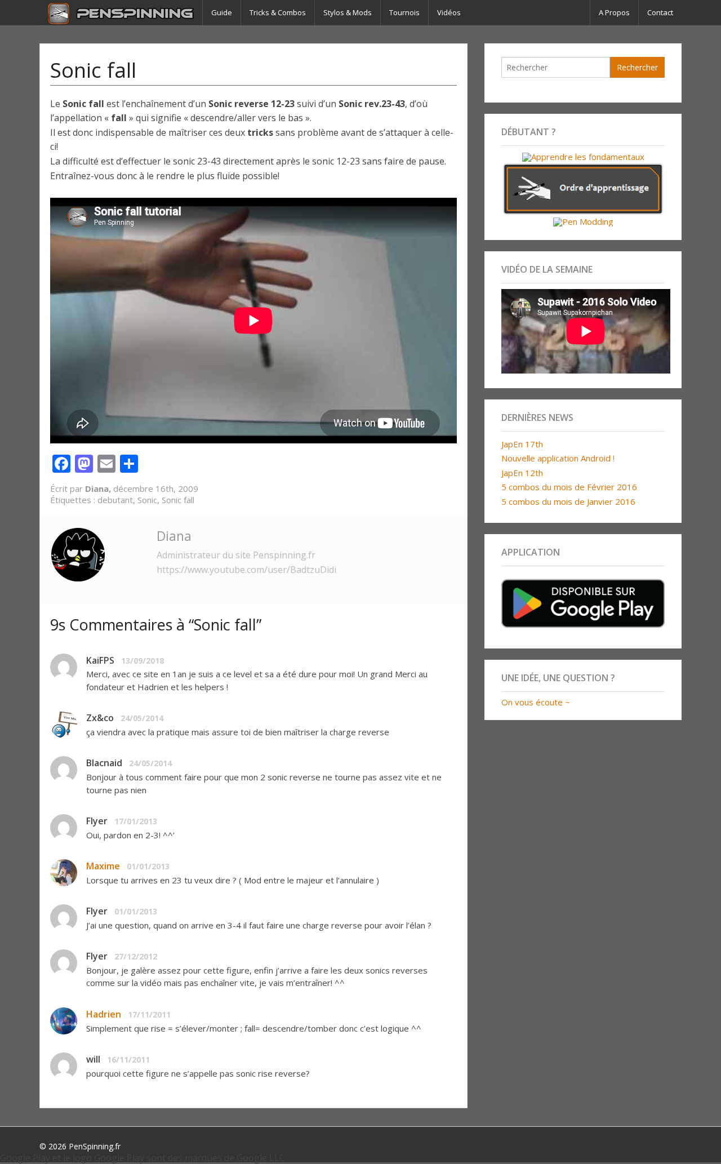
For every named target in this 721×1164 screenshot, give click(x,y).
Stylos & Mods (347, 12)
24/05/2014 (142, 718)
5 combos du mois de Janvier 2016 (568, 501)
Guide (221, 12)
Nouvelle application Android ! (558, 458)
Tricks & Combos (278, 12)
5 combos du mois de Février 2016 (569, 486)
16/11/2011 (128, 1059)
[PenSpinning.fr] (120, 12)
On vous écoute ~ (535, 702)
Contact (660, 12)
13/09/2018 (142, 660)
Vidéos (449, 12)
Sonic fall (178, 499)
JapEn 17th (522, 444)
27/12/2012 (135, 956)
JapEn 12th (522, 472)
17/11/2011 (149, 1014)
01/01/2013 (148, 866)
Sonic (147, 499)
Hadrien (103, 1014)
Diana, (99, 488)
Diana (174, 536)
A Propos (614, 12)
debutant (115, 499)
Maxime (103, 866)
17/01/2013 (135, 821)
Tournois (404, 12)
